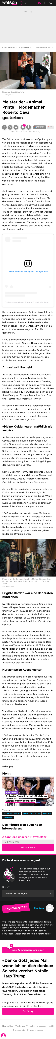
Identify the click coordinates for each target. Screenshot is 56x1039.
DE (39, 2)
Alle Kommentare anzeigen (28, 950)
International (8, 47)
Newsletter (7, 1026)
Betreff (5, 887)
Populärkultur (25, 47)
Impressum (42, 1026)
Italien (47, 813)
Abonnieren (28, 847)
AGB (51, 1026)
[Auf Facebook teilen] (4, 127)
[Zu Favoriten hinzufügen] (28, 127)
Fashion (7, 817)
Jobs (32, 1026)
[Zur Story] (28, 986)
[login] (3, 1035)
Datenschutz (19, 1030)
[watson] (9, 3)
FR (45, 2)
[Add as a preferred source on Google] (39, 127)
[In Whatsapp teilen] (10, 127)
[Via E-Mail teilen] (15, 127)
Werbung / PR (21, 1026)
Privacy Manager (35, 1030)
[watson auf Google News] (50, 127)
